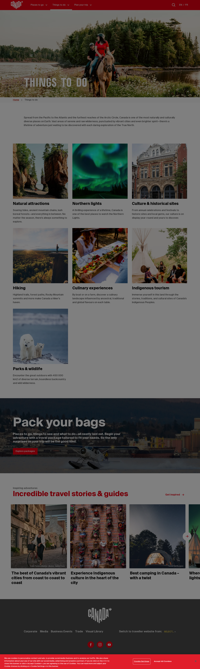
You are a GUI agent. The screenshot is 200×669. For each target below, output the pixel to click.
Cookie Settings (141, 661)
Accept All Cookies (163, 661)
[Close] (196, 661)
